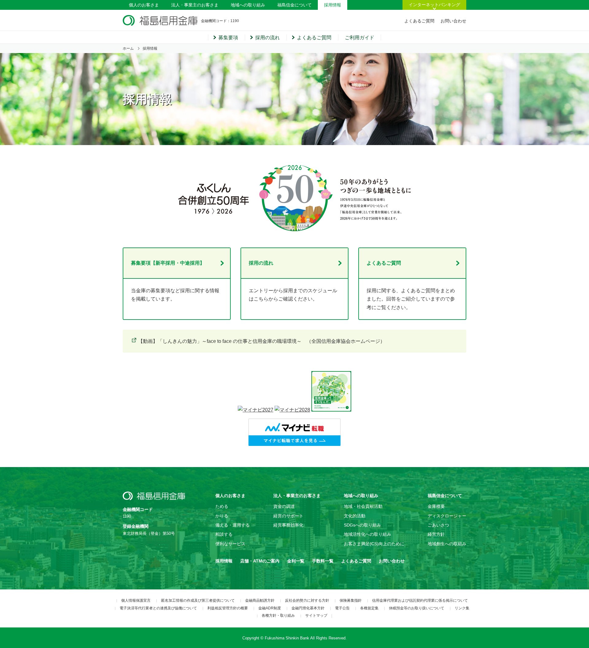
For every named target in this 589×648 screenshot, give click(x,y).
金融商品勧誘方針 (260, 600)
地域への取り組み (248, 4)
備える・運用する (232, 525)
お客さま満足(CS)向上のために (374, 543)
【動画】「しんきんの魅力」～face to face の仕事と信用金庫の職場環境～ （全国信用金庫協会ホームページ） (261, 341)
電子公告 (342, 608)
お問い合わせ (453, 20)
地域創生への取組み (447, 543)
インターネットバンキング (434, 4)
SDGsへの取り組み (362, 525)
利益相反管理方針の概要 (227, 608)
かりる (221, 515)
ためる (221, 506)
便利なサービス (230, 543)
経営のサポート (288, 515)
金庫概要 (436, 506)
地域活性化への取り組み (367, 534)
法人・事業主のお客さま (194, 4)
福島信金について (294, 4)
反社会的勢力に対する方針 (307, 600)
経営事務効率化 (288, 525)
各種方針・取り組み (278, 615)
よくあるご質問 (419, 20)
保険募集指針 (351, 600)
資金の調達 (284, 506)
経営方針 (436, 534)
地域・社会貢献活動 (363, 506)
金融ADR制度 (269, 608)
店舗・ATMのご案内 (259, 560)
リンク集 (462, 608)
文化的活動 (354, 515)
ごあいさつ (438, 525)
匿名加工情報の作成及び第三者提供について (198, 600)
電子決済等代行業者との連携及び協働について (158, 608)
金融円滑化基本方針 (308, 608)
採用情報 (332, 4)
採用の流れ (267, 37)
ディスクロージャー (447, 515)
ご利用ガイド (359, 37)
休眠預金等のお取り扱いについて (416, 608)
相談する (224, 534)
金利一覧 (295, 560)
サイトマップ (316, 615)
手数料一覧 (322, 560)
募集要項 (228, 37)
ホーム (128, 48)
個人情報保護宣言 (136, 600)
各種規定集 (369, 608)
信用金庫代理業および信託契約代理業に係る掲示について (420, 600)
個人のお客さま (144, 4)
